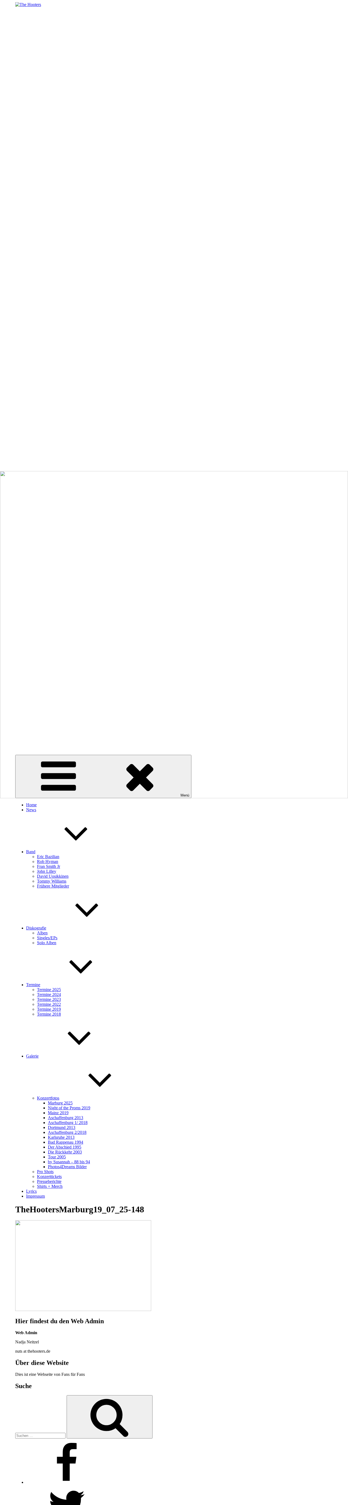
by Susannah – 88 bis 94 (69, 1161)
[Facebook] (67, 1482)
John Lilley (46, 871)
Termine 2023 (49, 999)
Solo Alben (46, 942)
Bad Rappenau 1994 (65, 1142)
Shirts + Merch (50, 1186)
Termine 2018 (49, 1014)
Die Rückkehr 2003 (65, 1152)
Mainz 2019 (58, 1112)
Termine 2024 (49, 994)
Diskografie (36, 928)
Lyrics (31, 1191)
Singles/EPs (47, 937)
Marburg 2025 (60, 1103)
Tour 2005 (57, 1157)
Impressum (35, 1196)
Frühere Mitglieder (53, 886)
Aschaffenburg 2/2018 (67, 1132)
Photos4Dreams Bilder (67, 1166)
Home (31, 805)
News (31, 809)
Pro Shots (45, 1171)
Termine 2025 (49, 989)
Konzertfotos (48, 1098)
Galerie (32, 1056)
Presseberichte (49, 1181)
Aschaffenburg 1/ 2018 (68, 1122)
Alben (42, 933)
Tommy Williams (51, 881)
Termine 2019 (49, 1009)
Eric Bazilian (48, 856)
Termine (33, 984)
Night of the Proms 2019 (69, 1108)
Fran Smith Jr (48, 866)
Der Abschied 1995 (64, 1147)
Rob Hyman (47, 861)
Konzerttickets (49, 1176)
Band (30, 851)
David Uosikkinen (53, 876)
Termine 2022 (49, 1004)
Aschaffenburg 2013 (65, 1117)
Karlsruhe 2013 (61, 1137)
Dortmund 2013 (61, 1127)
